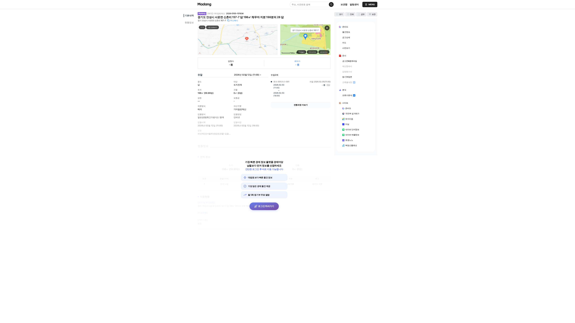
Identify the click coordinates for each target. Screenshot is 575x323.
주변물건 (301, 52)
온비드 (348, 108)
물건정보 (346, 32)
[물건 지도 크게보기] (327, 28)
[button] (237, 40)
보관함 (344, 4)
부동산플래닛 (351, 145)
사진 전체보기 (212, 27)
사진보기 (346, 48)
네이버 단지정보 (352, 129)
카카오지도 (312, 52)
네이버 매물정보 (352, 135)
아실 (347, 124)
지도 (344, 42)
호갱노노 (349, 140)
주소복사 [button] (234, 20)
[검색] (331, 4)
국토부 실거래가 (352, 113)
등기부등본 (347, 77)
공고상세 (346, 37)
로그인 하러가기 (266, 206)
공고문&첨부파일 (349, 61)
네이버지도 (324, 52)
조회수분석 (348, 95)
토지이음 (349, 119)
